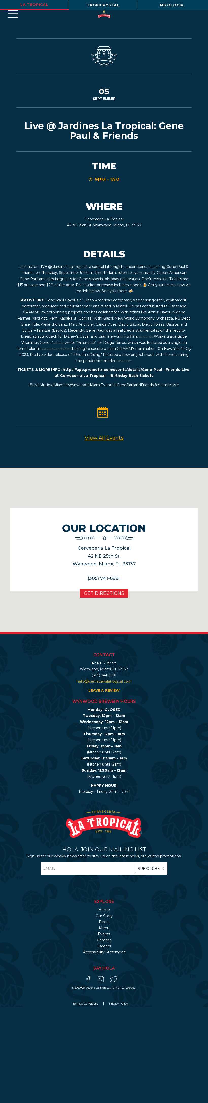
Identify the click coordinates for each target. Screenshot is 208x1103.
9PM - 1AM (107, 179)
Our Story (104, 916)
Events (104, 934)
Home (104, 909)
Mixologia (172, 5)
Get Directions (104, 593)
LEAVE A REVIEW (104, 690)
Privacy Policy (118, 1003)
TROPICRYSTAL (103, 5)
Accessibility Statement (104, 952)
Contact (104, 940)
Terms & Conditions (86, 1003)
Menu (104, 928)
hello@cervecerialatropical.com (104, 681)
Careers (104, 946)
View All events (104, 438)
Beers (104, 922)
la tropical (34, 4)
